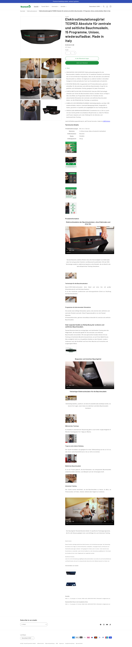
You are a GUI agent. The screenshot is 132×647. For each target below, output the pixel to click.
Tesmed (25, 643)
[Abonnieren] (46, 624)
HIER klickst (106, 121)
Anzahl (66, 49)
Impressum (61, 643)
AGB (57, 643)
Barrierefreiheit (79, 643)
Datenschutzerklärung (49, 643)
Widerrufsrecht (40, 643)
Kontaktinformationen (69, 643)
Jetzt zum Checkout (82, 63)
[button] (37, 6)
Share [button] (68, 68)
